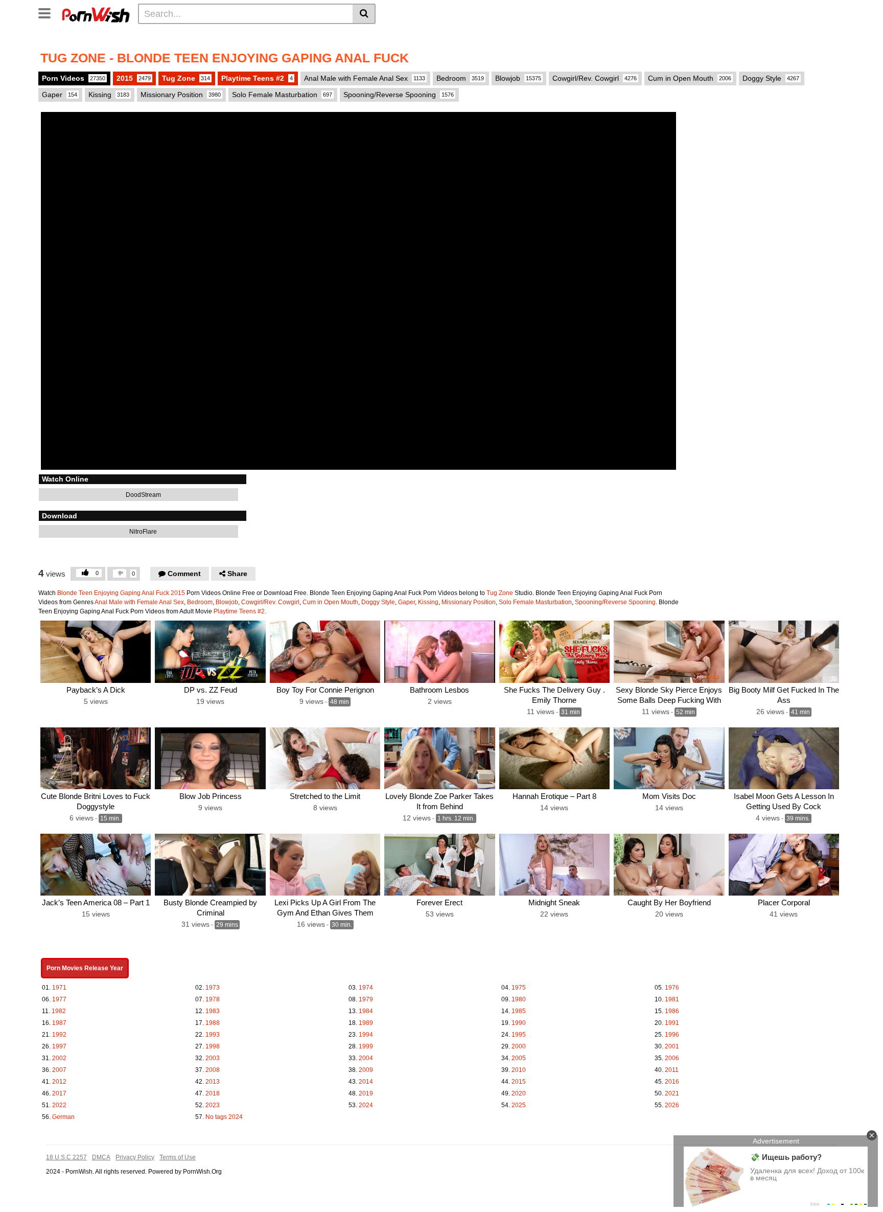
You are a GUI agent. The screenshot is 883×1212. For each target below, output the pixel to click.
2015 (134, 78)
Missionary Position (181, 94)
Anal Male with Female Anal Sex (364, 78)
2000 (519, 1046)
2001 (672, 1046)
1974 (366, 987)
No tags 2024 (224, 1116)
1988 (212, 1022)
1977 (59, 999)
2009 (366, 1069)
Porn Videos (73, 78)
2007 (59, 1069)
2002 (59, 1058)
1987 (59, 1022)
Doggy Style (770, 78)
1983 (212, 1011)
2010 (519, 1069)
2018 (212, 1093)
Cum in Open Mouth (689, 78)
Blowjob (518, 78)
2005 (519, 1058)
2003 (212, 1058)
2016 (672, 1081)
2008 (212, 1069)
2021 (672, 1093)
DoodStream (142, 494)
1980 (519, 999)
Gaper (59, 94)
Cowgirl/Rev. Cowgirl (594, 78)
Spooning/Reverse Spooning (398, 94)
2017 (59, 1093)
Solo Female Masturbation (282, 94)
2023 (212, 1105)
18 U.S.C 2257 (66, 1157)
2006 (672, 1058)
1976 (672, 987)
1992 (59, 1034)
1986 (672, 1011)
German (63, 1116)
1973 (212, 987)
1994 (366, 1034)
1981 (672, 999)
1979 (366, 999)
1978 (212, 999)
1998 (212, 1046)
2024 (366, 1105)
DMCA (101, 1157)
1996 (672, 1034)
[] (364, 14)
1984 (366, 1011)
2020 (519, 1093)
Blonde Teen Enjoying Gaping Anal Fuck (113, 593)
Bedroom (460, 78)
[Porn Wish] (95, 13)
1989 (366, 1022)
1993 (212, 1034)
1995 (519, 1034)
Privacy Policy (134, 1157)
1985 (519, 1011)
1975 (519, 987)
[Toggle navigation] (48, 12)
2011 (672, 1069)
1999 (366, 1046)
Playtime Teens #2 (257, 78)
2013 (212, 1081)
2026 (672, 1105)
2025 (519, 1105)
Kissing (108, 94)
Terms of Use (177, 1157)
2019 (366, 1093)
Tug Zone (186, 78)
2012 (59, 1081)
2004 (366, 1058)
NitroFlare (142, 531)
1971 (59, 987)
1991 (672, 1022)
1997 (59, 1046)
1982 (59, 1011)
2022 (59, 1105)
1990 (519, 1022)
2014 (366, 1081)
